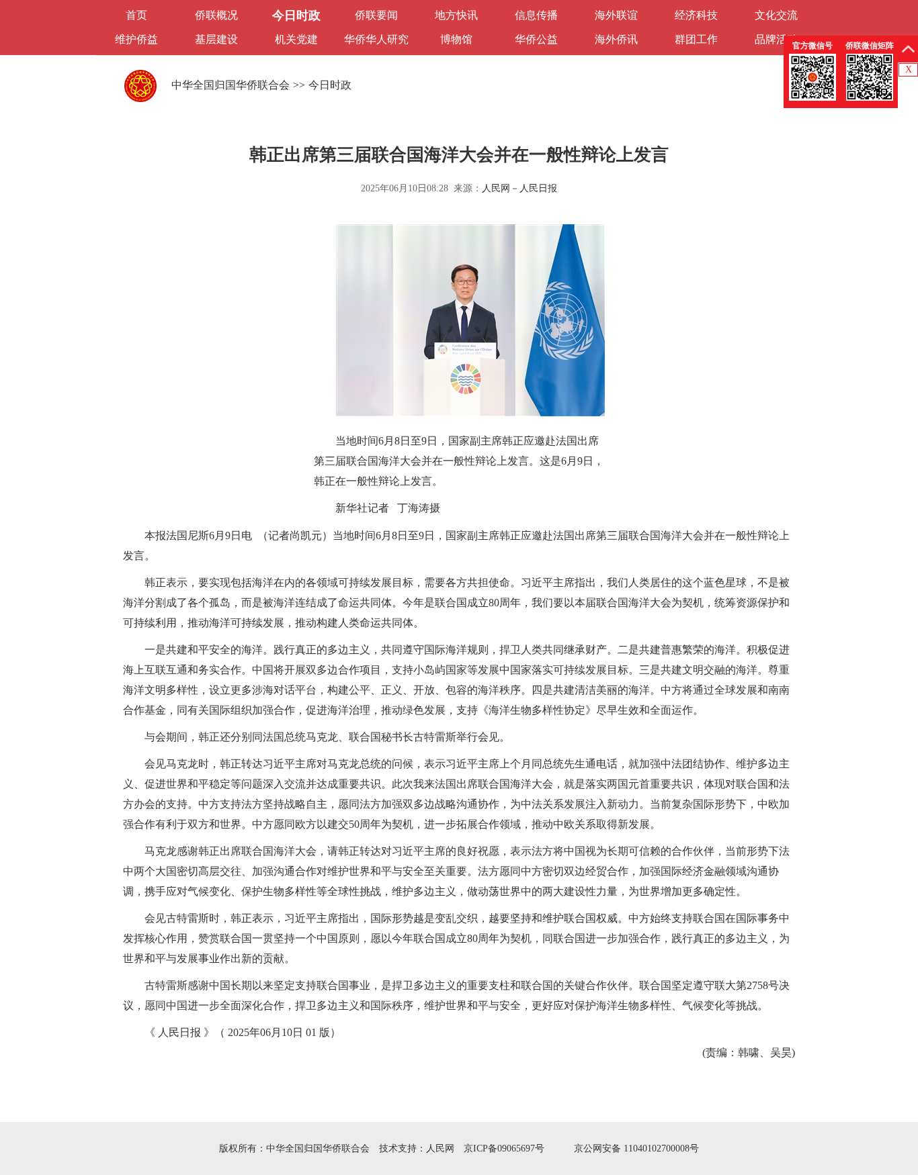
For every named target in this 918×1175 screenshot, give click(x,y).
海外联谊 (616, 15)
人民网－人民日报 (519, 188)
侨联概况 (216, 15)
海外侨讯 (616, 39)
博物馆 (456, 39)
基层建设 (216, 39)
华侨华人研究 (376, 39)
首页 (136, 15)
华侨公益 (536, 39)
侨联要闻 (376, 15)
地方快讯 (456, 15)
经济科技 (696, 15)
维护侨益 (136, 39)
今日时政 (296, 15)
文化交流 (776, 15)
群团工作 (696, 39)
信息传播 (536, 15)
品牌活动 (776, 39)
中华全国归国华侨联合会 (230, 85)
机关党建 (296, 39)
